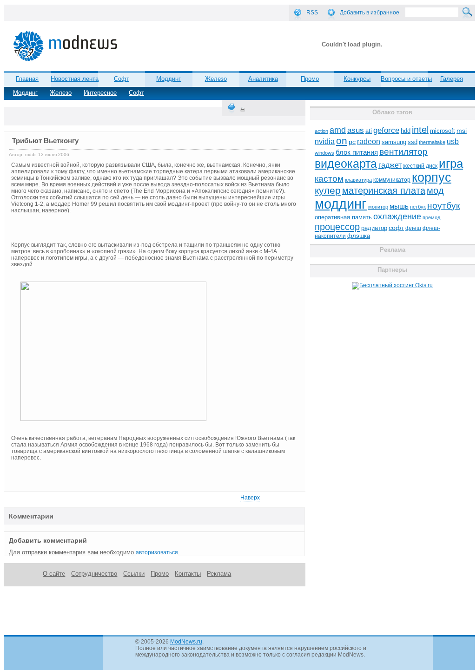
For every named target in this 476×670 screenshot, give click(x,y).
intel (420, 130)
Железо (61, 92)
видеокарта (346, 163)
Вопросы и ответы (406, 78)
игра (451, 163)
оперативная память (343, 217)
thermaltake (432, 142)
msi (461, 130)
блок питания (357, 152)
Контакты (188, 573)
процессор (337, 227)
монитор (378, 207)
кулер (328, 190)
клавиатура (358, 180)
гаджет (390, 165)
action (321, 131)
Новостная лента (75, 78)
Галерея (451, 78)
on (341, 140)
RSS (312, 12)
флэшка (358, 235)
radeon (368, 141)
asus (355, 130)
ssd (412, 141)
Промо (310, 78)
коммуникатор (391, 180)
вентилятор (403, 152)
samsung (394, 142)
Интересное (100, 92)
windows (324, 153)
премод (431, 217)
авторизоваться (157, 552)
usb (453, 141)
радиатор (374, 227)
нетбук (418, 207)
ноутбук (443, 205)
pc (352, 141)
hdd (405, 131)
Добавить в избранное (369, 12)
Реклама (219, 573)
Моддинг (25, 92)
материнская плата (383, 190)
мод (435, 190)
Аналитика (263, 78)
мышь (399, 206)
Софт (136, 92)
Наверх (250, 497)
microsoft (442, 130)
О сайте (54, 573)
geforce (386, 130)
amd (338, 130)
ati (368, 130)
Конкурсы (357, 78)
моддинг (341, 203)
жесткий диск (420, 166)
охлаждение (397, 216)
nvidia (325, 141)
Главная (27, 78)
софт (396, 227)
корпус (431, 177)
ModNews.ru (186, 641)
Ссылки (134, 573)
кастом (329, 179)
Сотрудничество (94, 573)
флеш (413, 228)
